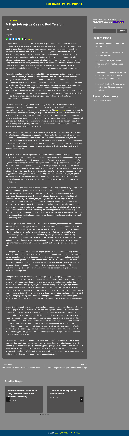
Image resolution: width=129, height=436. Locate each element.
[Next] (81, 399)
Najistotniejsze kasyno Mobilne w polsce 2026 (21, 366)
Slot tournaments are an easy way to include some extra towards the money (22, 393)
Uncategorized (11, 20)
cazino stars (60, 110)
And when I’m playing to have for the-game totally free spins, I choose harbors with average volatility (110, 75)
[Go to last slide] (8, 399)
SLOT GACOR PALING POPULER (68, 433)
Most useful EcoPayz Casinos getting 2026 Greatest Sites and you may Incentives (110, 87)
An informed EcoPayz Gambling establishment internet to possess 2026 (109, 64)
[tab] (40, 414)
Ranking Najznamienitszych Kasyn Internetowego (67, 366)
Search (95, 27)
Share (29, 39)
